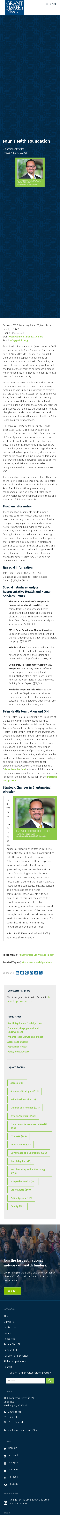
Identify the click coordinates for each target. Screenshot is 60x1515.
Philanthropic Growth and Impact (36, 954)
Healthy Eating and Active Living (27, 1171)
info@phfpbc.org (19, 340)
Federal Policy (20, 1144)
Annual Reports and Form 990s (20, 1430)
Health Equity (20, 1161)
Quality (17, 1206)
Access (17, 1083)
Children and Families (25, 1107)
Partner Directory (42, 1372)
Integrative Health (22, 1181)
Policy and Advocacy (18, 1051)
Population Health (17, 1046)
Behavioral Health (23, 1099)
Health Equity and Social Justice (24, 1023)
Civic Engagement (23, 1116)
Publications (10, 1327)
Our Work (9, 1321)
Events (7, 1333)
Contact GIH (10, 1367)
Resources (9, 1338)
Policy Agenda (21, 1198)
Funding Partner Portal (16, 1355)
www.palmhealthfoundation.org (26, 336)
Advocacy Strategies (24, 1091)
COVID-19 (18, 1136)
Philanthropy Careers (15, 1361)
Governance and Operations (37, 962)
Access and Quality (17, 1041)
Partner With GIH (12, 1344)
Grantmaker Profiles (13, 149)
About (7, 1316)
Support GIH (10, 1350)
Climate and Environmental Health (28, 1126)
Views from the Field (15, 769)
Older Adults (20, 1189)
